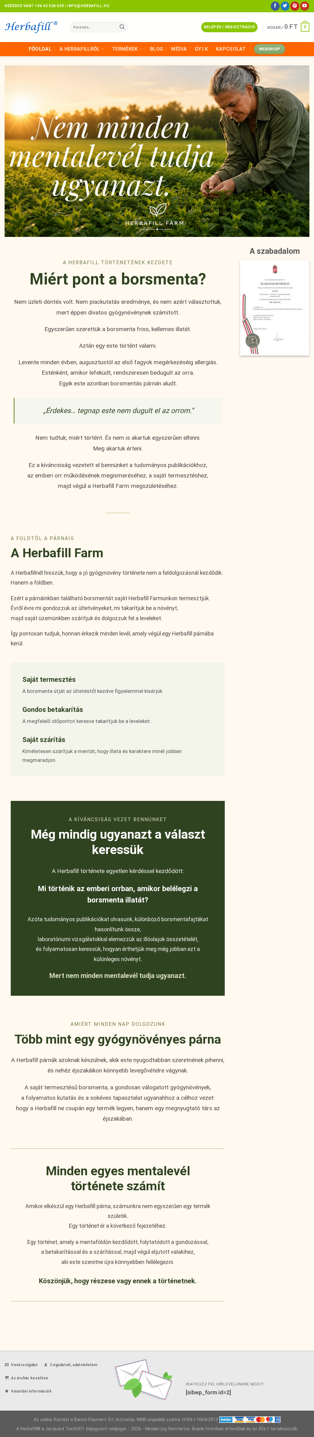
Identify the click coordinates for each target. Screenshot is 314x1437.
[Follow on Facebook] (275, 6)
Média (179, 49)
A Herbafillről (79, 49)
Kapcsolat (231, 49)
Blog (156, 49)
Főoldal (40, 49)
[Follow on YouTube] (304, 6)
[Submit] (122, 27)
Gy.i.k (201, 49)
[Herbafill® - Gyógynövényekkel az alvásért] (33, 27)
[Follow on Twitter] (285, 6)
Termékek (125, 49)
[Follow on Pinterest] (294, 6)
